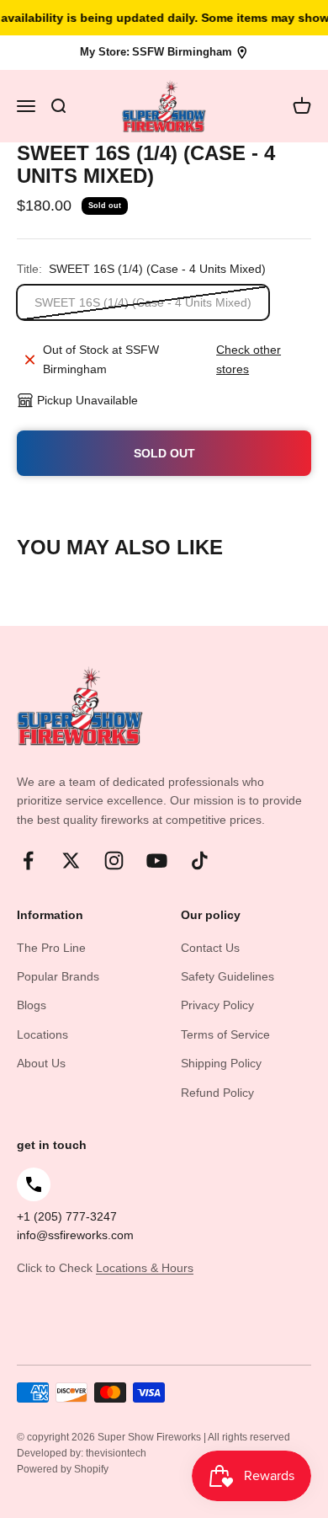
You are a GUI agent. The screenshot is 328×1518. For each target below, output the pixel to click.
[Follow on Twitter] (71, 860)
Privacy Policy (217, 1005)
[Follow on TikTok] (199, 860)
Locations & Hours (144, 1268)
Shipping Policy (221, 1063)
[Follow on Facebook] (28, 860)
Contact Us (210, 947)
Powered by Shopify (62, 1469)
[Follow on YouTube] (156, 860)
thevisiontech (116, 1453)
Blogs (31, 1005)
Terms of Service (225, 1034)
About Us (41, 1063)
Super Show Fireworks (151, 1437)
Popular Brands (58, 976)
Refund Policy (217, 1092)
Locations (42, 1034)
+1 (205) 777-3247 (67, 1216)
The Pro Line (51, 947)
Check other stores (248, 359)
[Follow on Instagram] (114, 860)
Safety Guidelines (227, 976)
